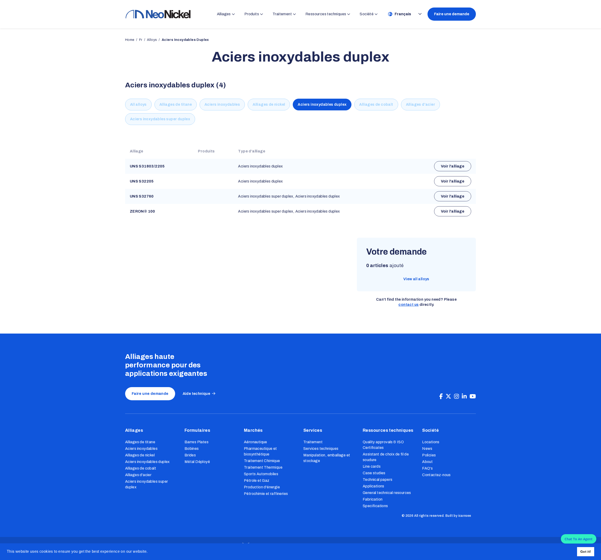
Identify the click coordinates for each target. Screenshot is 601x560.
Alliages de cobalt (376, 104)
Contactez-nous (436, 475)
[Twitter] (448, 396)
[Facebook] (441, 396)
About (427, 462)
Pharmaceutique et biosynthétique (260, 451)
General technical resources (387, 493)
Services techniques (321, 449)
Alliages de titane (175, 104)
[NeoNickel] (158, 14)
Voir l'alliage (453, 166)
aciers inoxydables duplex (185, 40)
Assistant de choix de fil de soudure (386, 457)
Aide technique (196, 394)
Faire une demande (451, 14)
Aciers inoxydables (222, 104)
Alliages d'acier (420, 104)
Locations (430, 442)
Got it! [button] (585, 551)
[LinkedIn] (464, 396)
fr (140, 40)
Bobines (192, 449)
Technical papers (377, 480)
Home (130, 40)
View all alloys (416, 279)
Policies (429, 455)
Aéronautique (255, 442)
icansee (464, 515)
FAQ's (427, 468)
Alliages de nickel (269, 104)
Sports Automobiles (261, 474)
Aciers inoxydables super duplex (160, 119)
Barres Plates (196, 442)
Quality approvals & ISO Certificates (383, 445)
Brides (190, 455)
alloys (152, 40)
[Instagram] (456, 396)
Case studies (374, 473)
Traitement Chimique (262, 461)
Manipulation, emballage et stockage (326, 458)
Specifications (375, 506)
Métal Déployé (197, 462)
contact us (408, 305)
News (427, 449)
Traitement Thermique (263, 467)
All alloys (138, 104)
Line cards (372, 466)
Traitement (313, 442)
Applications (373, 486)
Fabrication (372, 499)
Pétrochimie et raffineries (266, 494)
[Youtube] (473, 396)
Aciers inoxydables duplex (322, 104)
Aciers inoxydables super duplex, (266, 196)
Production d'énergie (262, 487)
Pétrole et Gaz (257, 480)
